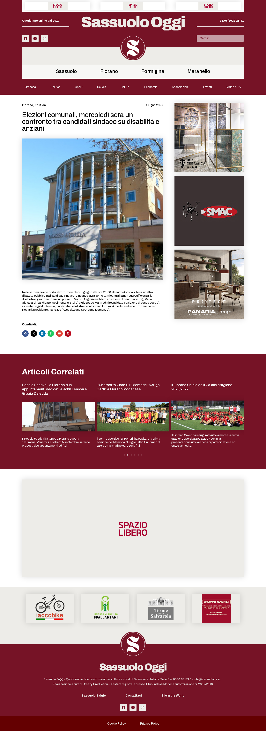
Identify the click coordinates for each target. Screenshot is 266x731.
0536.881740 (182, 679)
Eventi (207, 87)
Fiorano (109, 71)
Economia (150, 87)
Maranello (199, 71)
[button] (25, 333)
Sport (79, 87)
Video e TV (233, 87)
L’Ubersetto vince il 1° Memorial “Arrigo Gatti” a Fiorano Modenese (128, 387)
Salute (125, 87)
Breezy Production (95, 684)
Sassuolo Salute (94, 695)
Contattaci (134, 695)
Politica (55, 87)
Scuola (101, 87)
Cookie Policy (116, 723)
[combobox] (220, 38)
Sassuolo (66, 71)
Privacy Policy (149, 723)
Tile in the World (172, 695)
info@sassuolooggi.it (208, 679)
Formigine (152, 71)
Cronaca (30, 87)
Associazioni (180, 87)
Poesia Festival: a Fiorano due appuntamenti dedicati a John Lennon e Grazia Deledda (54, 389)
